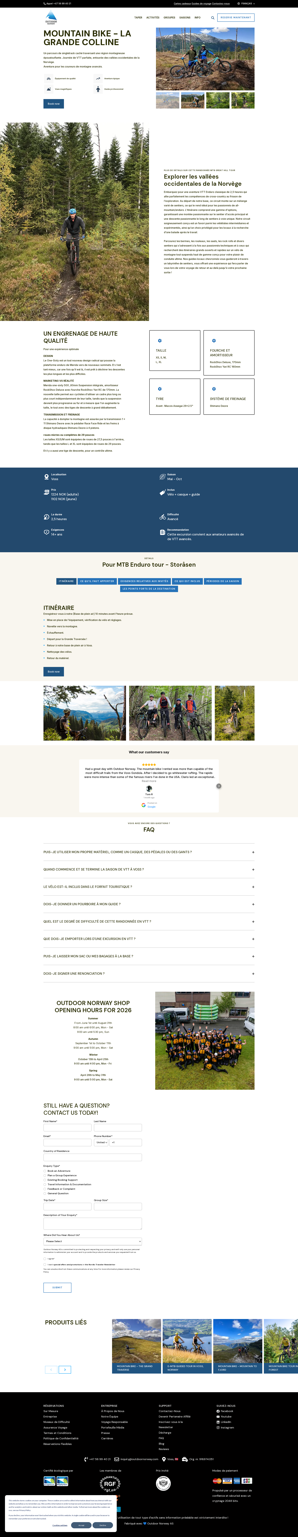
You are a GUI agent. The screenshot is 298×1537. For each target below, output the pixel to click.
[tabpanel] (149, 633)
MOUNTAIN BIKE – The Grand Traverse (135, 1368)
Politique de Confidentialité (60, 1438)
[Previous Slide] (51, 1370)
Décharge (165, 1433)
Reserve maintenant (236, 17)
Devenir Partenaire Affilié (174, 1416)
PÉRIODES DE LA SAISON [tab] (223, 581)
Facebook (227, 1411)
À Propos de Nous (112, 1411)
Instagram (227, 1427)
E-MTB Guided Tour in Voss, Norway (185, 1368)
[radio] (67, 1171)
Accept (81, 1525)
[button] (167, 100)
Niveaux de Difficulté (56, 1422)
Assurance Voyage (55, 1427)
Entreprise (50, 1416)
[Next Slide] (65, 1370)
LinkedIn (226, 1422)
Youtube (226, 1416)
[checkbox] (67, 1182)
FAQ (161, 1438)
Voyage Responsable (114, 1422)
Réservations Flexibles (57, 1444)
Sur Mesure (50, 1411)
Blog (161, 1444)
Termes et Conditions (57, 1433)
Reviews (164, 1449)
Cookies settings (59, 1525)
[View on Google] (149, 789)
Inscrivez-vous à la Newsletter (171, 1424)
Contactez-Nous (170, 1411)
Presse (105, 1433)
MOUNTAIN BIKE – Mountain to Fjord (237, 1368)
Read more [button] (149, 781)
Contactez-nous (221, 3)
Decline (103, 1525)
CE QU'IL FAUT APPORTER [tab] (97, 581)
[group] (136, 1346)
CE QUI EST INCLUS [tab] (187, 581)
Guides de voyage (201, 3)
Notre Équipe (109, 1416)
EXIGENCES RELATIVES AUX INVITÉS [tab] (144, 581)
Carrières (107, 1438)
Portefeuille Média (112, 1427)
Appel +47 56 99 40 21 (59, 3)
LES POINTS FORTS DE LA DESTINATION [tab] (149, 588)
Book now (54, 103)
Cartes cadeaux (182, 3)
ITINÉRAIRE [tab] (66, 581)
